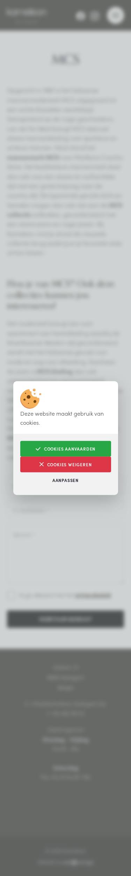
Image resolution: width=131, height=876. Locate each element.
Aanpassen (65, 480)
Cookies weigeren (69, 464)
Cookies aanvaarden (69, 449)
